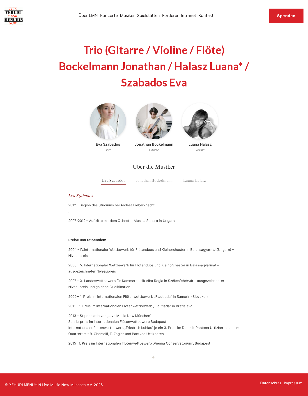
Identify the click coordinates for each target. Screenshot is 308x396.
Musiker (127, 15)
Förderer (170, 15)
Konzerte (109, 15)
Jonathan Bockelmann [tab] (154, 180)
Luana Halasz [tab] (194, 180)
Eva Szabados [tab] (113, 180)
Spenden (286, 15)
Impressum (293, 383)
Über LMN (88, 15)
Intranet (188, 15)
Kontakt (206, 15)
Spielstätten (148, 15)
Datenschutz (271, 383)
